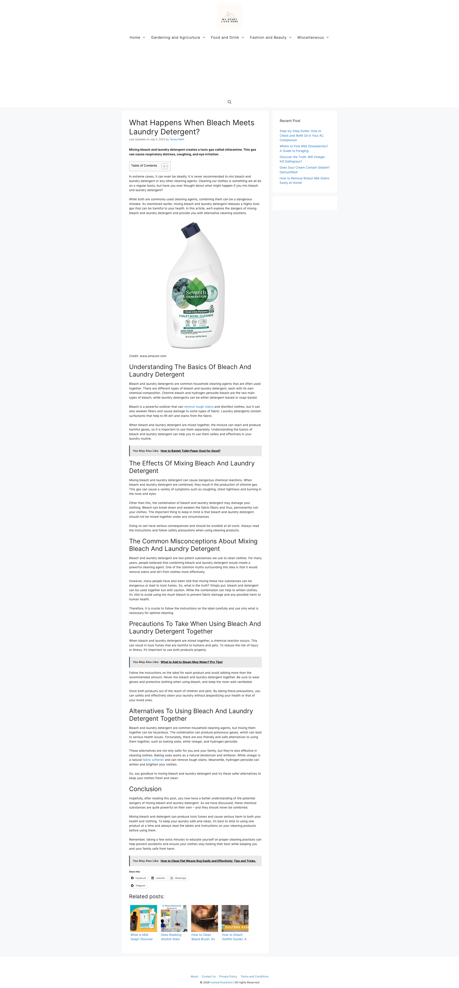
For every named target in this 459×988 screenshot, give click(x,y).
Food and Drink (225, 37)
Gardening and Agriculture (175, 37)
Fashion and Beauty (268, 37)
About (194, 976)
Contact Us (209, 976)
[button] (229, 102)
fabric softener (153, 760)
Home (135, 37)
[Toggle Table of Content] (163, 166)
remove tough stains (199, 406)
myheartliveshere (221, 982)
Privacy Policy (228, 976)
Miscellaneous (310, 37)
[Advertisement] (229, 70)
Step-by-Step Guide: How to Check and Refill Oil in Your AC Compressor (301, 135)
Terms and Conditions (255, 976)
